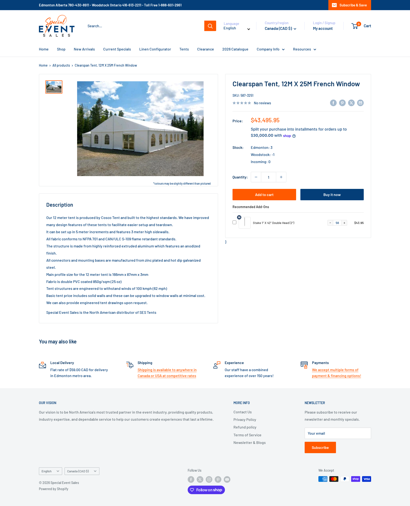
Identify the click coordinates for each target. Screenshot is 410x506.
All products (61, 65)
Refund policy (244, 427)
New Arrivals (84, 49)
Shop (61, 49)
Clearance (205, 49)
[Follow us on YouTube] (227, 479)
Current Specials (117, 49)
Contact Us (242, 412)
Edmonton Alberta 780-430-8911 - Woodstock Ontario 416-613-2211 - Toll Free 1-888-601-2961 (110, 5)
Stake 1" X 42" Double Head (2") (273, 223)
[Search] (210, 26)
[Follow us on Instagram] (209, 479)
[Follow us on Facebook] (191, 479)
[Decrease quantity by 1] (256, 177)
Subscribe (320, 447)
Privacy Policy (244, 419)
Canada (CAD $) (78, 471)
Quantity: (240, 177)
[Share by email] (360, 102)
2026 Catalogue (235, 49)
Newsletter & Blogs (249, 442)
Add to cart (264, 194)
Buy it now (332, 194)
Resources (302, 49)
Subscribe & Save (353, 5)
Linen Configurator (155, 49)
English (46, 471)
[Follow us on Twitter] (200, 479)
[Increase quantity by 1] (281, 177)
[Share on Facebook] (333, 102)
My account (323, 28)
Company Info (268, 49)
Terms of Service (247, 435)
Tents (184, 49)
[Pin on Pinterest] (342, 102)
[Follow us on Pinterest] (218, 479)
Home (44, 49)
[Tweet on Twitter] (351, 102)
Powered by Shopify (53, 489)
